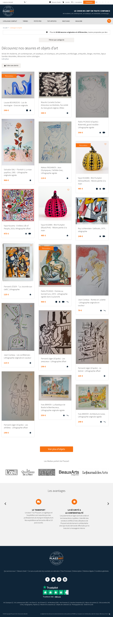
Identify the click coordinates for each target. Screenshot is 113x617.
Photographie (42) (77, 605)
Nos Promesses (66, 571)
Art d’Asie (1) (33, 603)
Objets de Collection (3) (63, 605)
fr (96, 2)
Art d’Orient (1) (42, 603)
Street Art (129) (88, 605)
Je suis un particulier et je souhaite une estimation (44, 571)
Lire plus (5, 59)
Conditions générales (102, 571)
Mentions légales (88, 571)
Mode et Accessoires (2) (47, 605)
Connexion (89, 2)
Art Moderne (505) (53, 603)
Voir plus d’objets (56, 449)
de (103, 2)
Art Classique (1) (8, 603)
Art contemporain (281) (21, 603)
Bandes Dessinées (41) (77, 603)
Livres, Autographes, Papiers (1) (30, 605)
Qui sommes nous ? (10, 571)
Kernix (107, 614)
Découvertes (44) (104, 603)
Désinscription (77, 571)
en (99, 2)
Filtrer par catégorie (56, 40)
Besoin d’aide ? (22, 571)
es (108, 2)
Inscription (78, 2)
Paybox (97, 614)
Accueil (5, 28)
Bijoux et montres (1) (91, 603)
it (105, 2)
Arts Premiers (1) (64, 603)
